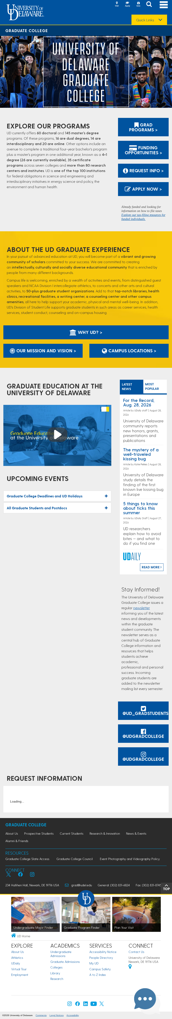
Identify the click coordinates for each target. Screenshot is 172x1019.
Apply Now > (146, 189)
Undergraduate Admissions (60, 954)
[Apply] (127, 4)
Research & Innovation (105, 833)
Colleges (56, 967)
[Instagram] (70, 1005)
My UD (94, 963)
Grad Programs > (143, 127)
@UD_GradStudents (145, 713)
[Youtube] (93, 1005)
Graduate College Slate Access (27, 859)
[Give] (138, 4)
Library (55, 973)
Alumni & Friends (16, 841)
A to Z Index (97, 975)
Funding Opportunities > (143, 150)
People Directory (101, 957)
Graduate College (26, 30)
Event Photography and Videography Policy (130, 859)
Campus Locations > (131, 350)
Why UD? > (89, 332)
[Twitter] (102, 1005)
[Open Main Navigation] (164, 4)
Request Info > (146, 170)
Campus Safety (100, 969)
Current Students (71, 833)
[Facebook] (77, 1005)
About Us (11, 833)
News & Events (136, 833)
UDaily (15, 963)
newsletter (141, 608)
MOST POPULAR (152, 386)
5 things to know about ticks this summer (140, 508)
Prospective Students (39, 833)
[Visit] (116, 4)
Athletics (17, 957)
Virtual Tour (19, 969)
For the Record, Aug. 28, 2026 (138, 402)
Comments (41, 1015)
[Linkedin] (85, 1005)
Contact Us (136, 952)
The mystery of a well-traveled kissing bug (141, 454)
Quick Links (145, 20)
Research (56, 979)
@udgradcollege (143, 736)
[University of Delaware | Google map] (130, 967)
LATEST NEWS (127, 386)
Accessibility (73, 1015)
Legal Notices (56, 1015)
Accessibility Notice (102, 952)
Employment (19, 975)
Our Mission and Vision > (45, 350)
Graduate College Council (74, 859)
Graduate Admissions (65, 962)
